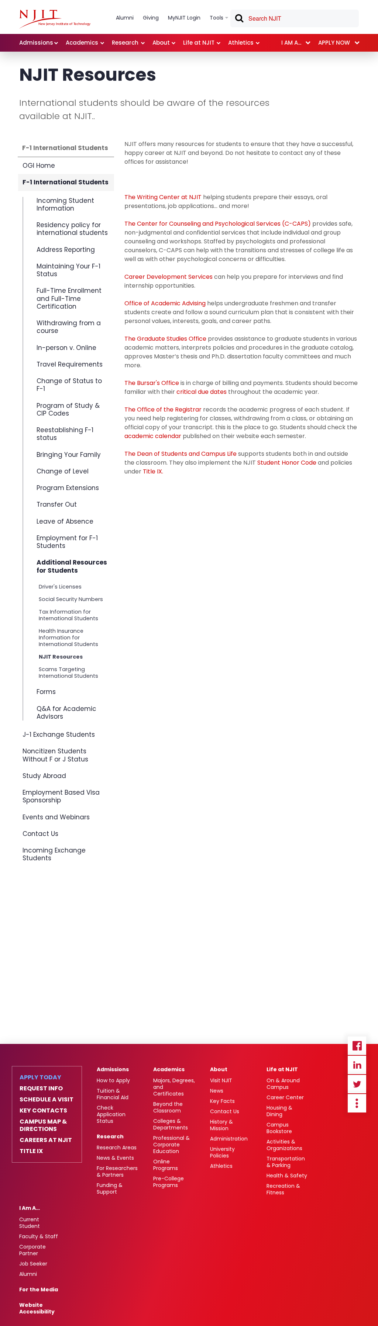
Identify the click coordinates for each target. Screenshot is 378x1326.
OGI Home (39, 165)
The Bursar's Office (151, 383)
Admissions (113, 1069)
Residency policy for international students (72, 229)
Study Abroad (44, 775)
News (216, 1090)
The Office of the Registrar (163, 409)
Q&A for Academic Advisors (66, 712)
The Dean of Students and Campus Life (180, 453)
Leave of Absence (65, 521)
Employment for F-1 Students (67, 542)
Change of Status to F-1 (69, 384)
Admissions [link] (36, 42)
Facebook (357, 1046)
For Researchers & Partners (117, 1171)
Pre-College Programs (168, 1181)
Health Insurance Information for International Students (68, 637)
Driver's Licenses (60, 586)
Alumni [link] (125, 17)
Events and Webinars (56, 817)
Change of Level (63, 471)
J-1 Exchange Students (59, 734)
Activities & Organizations (284, 1145)
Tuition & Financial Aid (112, 1094)
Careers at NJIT (46, 1140)
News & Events (115, 1158)
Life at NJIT (282, 1069)
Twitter (357, 1084)
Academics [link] (82, 42)
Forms (46, 691)
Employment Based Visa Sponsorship (61, 796)
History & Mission (221, 1125)
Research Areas (117, 1147)
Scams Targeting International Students (68, 673)
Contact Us (40, 833)
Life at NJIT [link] (198, 42)
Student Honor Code (287, 462)
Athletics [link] (241, 42)
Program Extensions (68, 487)
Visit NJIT (221, 1080)
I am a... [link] (291, 42)
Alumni (28, 1274)
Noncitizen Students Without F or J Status (55, 755)
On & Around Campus (283, 1083)
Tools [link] (216, 17)
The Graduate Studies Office (165, 338)
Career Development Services (168, 277)
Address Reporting (66, 249)
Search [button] (238, 19)
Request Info (41, 1088)
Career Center (285, 1097)
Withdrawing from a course (69, 327)
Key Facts (222, 1101)
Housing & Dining (279, 1111)
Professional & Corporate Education (171, 1145)
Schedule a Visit (46, 1099)
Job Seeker (33, 1263)
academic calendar (152, 436)
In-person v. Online (66, 347)
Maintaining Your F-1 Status (68, 270)
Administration (229, 1138)
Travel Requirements (70, 364)
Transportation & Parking (286, 1162)
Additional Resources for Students (72, 566)
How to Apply (113, 1080)
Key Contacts (43, 1110)
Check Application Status (111, 1114)
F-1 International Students (65, 147)
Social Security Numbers (71, 599)
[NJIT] (54, 19)
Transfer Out (57, 504)
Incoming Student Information (65, 205)
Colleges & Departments (170, 1124)
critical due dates (201, 392)
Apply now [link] (334, 42)
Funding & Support (110, 1188)
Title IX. (154, 471)
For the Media (38, 1289)
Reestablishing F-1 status (65, 434)
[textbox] (294, 18)
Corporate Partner (32, 1250)
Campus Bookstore (279, 1128)
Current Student (29, 1222)
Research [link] (125, 42)
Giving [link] (151, 17)
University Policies (222, 1152)
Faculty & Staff (38, 1236)
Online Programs (165, 1164)
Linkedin (357, 1065)
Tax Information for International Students (68, 615)
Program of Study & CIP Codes (68, 409)
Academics (169, 1069)
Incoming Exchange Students (54, 854)
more (357, 1103)
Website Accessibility (37, 1308)
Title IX (31, 1151)
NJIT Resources (61, 656)
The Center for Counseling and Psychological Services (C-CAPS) (217, 223)
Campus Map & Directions (43, 1125)
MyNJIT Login (184, 17)
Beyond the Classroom (168, 1107)
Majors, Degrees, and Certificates (174, 1087)
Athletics (221, 1166)
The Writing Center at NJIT (163, 197)
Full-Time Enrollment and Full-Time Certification (69, 298)
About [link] (161, 42)
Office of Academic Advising (165, 303)
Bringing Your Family (69, 454)
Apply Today (40, 1077)
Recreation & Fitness (283, 1189)
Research (110, 1136)
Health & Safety (287, 1175)
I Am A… (29, 1208)
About (218, 1069)
